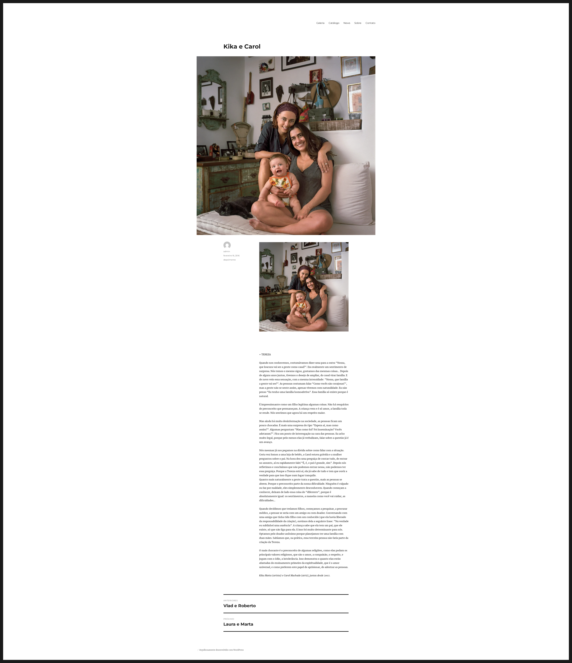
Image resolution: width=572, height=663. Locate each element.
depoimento (229, 260)
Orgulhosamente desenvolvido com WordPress (221, 650)
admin (226, 251)
